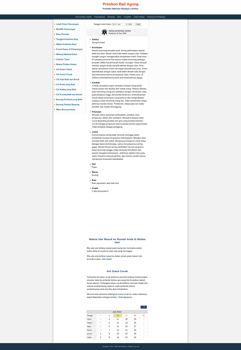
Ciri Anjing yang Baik (66, 89)
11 (118, 319)
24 (135, 315)
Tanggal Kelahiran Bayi (67, 39)
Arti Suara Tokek (64, 69)
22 (126, 334)
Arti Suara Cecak (64, 74)
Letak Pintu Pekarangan (67, 24)
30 (135, 337)
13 (118, 326)
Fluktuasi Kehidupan (156, 17)
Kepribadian (99, 17)
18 (126, 319)
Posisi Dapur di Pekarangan (69, 49)
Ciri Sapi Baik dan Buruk (67, 79)
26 (135, 323)
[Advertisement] (99, 13)
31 (143, 315)
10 (118, 315)
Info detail (106, 259)
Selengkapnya (125, 297)
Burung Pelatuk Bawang (67, 104)
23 (126, 337)
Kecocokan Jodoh (84, 17)
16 (118, 337)
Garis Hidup (139, 17)
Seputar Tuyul (62, 59)
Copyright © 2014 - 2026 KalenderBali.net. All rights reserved (120, 346)
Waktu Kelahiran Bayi (66, 44)
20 (126, 326)
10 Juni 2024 (121, 33)
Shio (119, 17)
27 (135, 326)
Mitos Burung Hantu (65, 110)
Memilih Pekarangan (65, 29)
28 (135, 330)
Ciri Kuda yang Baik (65, 84)
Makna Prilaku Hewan (66, 64)
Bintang (111, 17)
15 (118, 334)
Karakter (127, 17)
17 (126, 315)
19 (126, 323)
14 (118, 330)
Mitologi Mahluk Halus (66, 54)
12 (118, 323)
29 (135, 334)
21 (126, 330)
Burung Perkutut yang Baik (69, 99)
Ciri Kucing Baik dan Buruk (69, 94)
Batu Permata (62, 34)
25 (135, 319)
